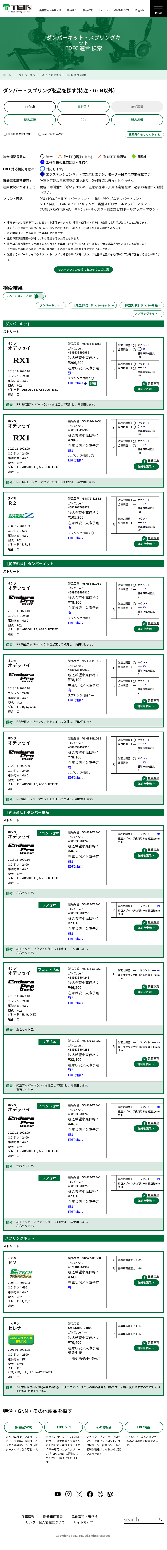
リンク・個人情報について (45, 1522)
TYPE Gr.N (63, 1427)
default (29, 106)
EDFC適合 (144, 1427)
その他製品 (103, 1427)
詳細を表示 (144, 389)
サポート (103, 10)
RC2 (83, 120)
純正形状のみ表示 (53, 134)
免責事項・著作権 (84, 1516)
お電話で (147, 186)
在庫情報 (27, 1516)
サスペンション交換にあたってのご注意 (83, 269)
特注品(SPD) (23, 1427)
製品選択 (30, 120)
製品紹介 (72, 10)
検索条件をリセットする (144, 134)
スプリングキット (146, 314)
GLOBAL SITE (122, 10)
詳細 (93, 383)
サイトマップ (83, 1522)
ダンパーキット (50, 305)
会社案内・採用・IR (50, 10)
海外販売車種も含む (19, 134)
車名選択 (83, 106)
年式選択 (137, 106)
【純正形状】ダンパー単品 (140, 305)
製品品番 (137, 120)
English (139, 10)
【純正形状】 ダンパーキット (91, 305)
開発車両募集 (53, 1516)
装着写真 (153, 383)
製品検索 (88, 10)
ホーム (7, 75)
